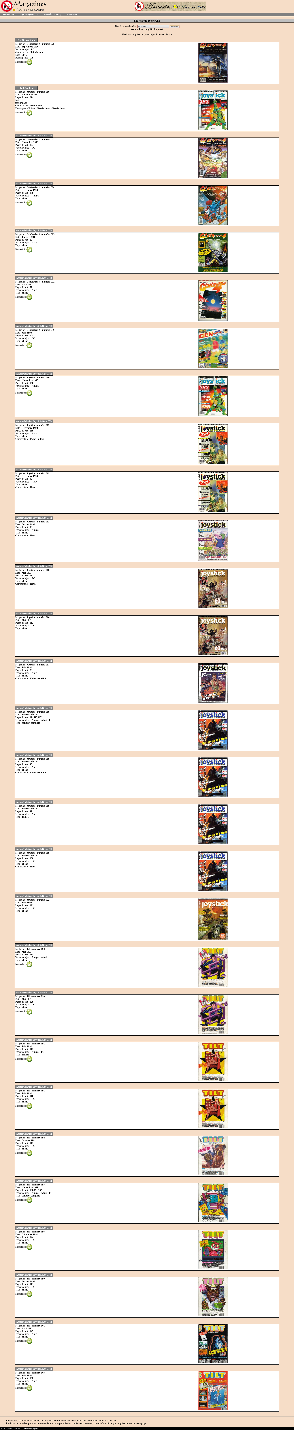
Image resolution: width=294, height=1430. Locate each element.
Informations (8, 14)
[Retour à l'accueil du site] (23, 11)
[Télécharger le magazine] (29, 61)
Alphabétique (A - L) (29, 14)
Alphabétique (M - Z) (52, 14)
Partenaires (72, 14)
